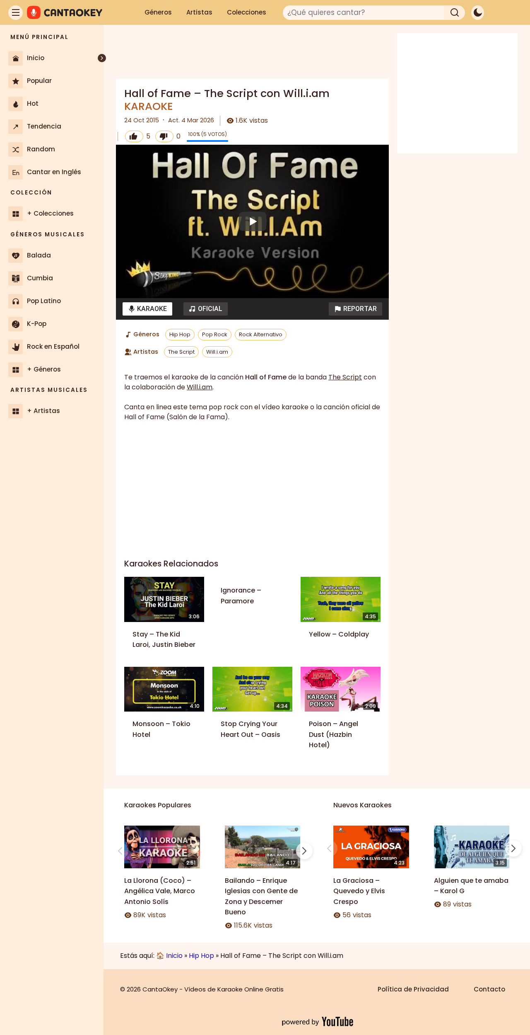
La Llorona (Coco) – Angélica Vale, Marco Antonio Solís (159, 891)
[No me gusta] (164, 136)
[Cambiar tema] (477, 12)
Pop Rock (214, 334)
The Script (181, 352)
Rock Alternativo (260, 334)
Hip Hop (179, 334)
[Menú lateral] (15, 12)
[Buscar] (454, 12)
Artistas (199, 12)
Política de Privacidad (413, 989)
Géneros (158, 12)
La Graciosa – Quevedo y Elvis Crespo (359, 891)
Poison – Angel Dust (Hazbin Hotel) (333, 734)
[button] (355, 309)
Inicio (174, 955)
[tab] (147, 309)
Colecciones (246, 12)
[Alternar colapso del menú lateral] (102, 58)
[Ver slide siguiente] (304, 851)
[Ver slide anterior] (120, 851)
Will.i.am (217, 352)
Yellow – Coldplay (339, 634)
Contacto (489, 989)
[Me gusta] (134, 136)
